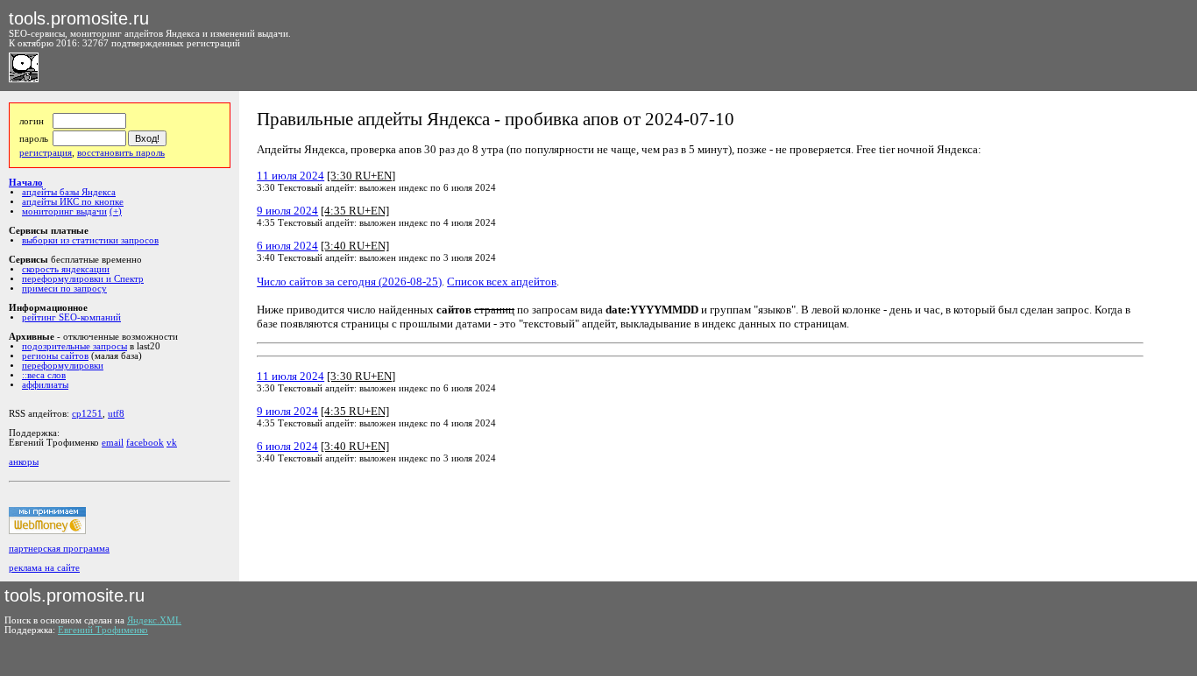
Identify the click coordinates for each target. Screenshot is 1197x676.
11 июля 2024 (290, 175)
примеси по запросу (64, 288)
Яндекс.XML (154, 620)
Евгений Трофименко (103, 630)
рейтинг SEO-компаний (71, 317)
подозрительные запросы (74, 346)
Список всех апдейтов (501, 281)
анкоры (24, 462)
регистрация (45, 153)
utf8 (116, 414)
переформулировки (62, 365)
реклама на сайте (44, 568)
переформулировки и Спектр (83, 279)
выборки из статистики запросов (90, 240)
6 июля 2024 (287, 245)
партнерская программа (59, 548)
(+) (116, 211)
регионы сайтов (55, 356)
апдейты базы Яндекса (69, 192)
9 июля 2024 (287, 210)
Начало (26, 182)
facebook (145, 442)
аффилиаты (45, 385)
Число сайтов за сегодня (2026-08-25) (349, 281)
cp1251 (87, 414)
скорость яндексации (66, 269)
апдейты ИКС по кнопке (73, 202)
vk (171, 442)
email (113, 442)
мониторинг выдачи (64, 211)
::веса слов (44, 375)
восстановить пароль (121, 153)
